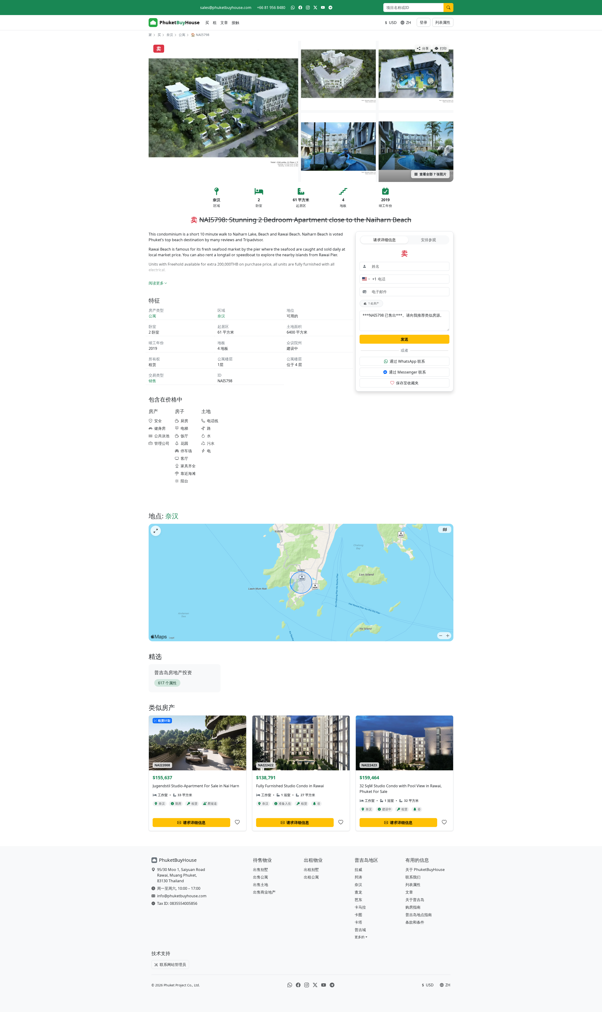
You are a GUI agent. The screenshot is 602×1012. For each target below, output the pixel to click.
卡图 (358, 914)
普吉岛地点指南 (418, 914)
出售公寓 (260, 877)
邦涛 (358, 877)
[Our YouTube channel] (323, 7)
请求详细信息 (384, 239)
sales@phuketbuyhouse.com (225, 7)
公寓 (182, 34)
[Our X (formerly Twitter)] (315, 7)
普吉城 (360, 929)
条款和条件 (414, 922)
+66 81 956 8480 (271, 7)
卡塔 (358, 922)
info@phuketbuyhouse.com (181, 895)
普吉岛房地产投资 (173, 672)
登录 (423, 22)
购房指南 (412, 907)
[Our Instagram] (308, 7)
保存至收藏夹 (407, 383)
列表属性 (442, 22)
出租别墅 (311, 869)
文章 (224, 22)
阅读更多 (156, 283)
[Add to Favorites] (237, 822)
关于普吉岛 (414, 899)
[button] (361, 937)
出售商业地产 (264, 892)
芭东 (358, 899)
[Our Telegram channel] (330, 7)
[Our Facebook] (300, 7)
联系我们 (412, 877)
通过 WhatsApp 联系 (407, 361)
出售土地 (260, 884)
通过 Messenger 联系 (407, 372)
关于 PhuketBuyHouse (425, 869)
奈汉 (169, 34)
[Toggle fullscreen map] (155, 531)
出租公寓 (311, 877)
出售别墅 (260, 869)
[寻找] (448, 7)
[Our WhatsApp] (293, 7)
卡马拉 (360, 907)
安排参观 (428, 239)
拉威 (358, 869)
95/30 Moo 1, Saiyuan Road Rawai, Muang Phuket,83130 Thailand (181, 875)
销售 (152, 380)
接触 (235, 22)
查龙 (358, 892)
